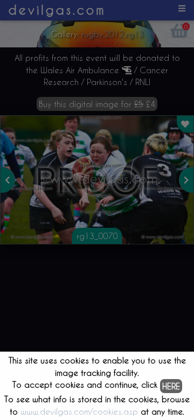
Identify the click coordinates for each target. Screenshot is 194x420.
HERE (171, 386)
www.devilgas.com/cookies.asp (79, 411)
